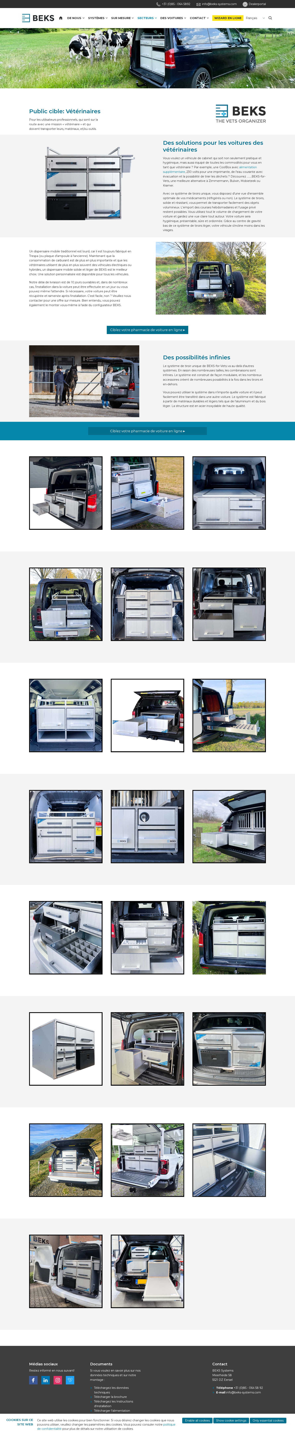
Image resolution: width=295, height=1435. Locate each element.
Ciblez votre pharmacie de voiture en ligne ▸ (147, 330)
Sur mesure (121, 18)
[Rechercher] (270, 18)
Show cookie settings (231, 1420)
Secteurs (145, 18)
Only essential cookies (268, 1420)
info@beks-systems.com (243, 1392)
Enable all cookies (197, 1420)
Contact (198, 18)
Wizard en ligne (227, 18)
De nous (74, 18)
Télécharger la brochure (110, 1397)
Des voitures (171, 18)
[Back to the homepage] (38, 18)
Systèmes (96, 18)
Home (63, 18)
